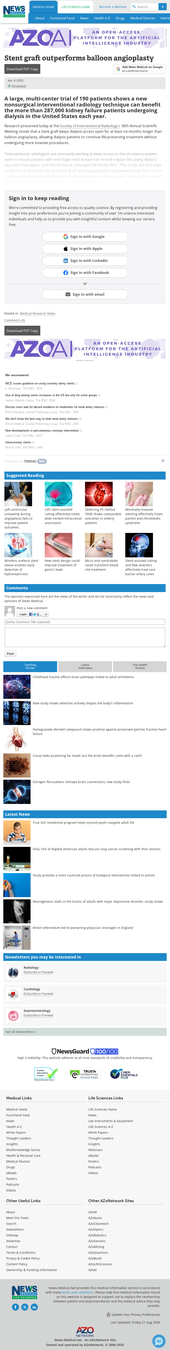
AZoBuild (95, 1258)
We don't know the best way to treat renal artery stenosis (41, 418)
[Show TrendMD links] (163, 460)
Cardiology (32, 989)
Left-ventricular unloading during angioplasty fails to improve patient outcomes (18, 518)
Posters (11, 1179)
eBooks (11, 1173)
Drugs (10, 1167)
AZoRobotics (97, 1235)
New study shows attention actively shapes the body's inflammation (83, 703)
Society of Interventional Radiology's (90, 125)
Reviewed (19, 86)
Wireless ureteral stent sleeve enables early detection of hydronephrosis (21, 567)
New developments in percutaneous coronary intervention (42, 430)
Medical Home (43, 7)
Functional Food (18, 1115)
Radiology (31, 967)
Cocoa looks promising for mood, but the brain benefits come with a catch (87, 755)
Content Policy (16, 1264)
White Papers (16, 1132)
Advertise (13, 1241)
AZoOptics (95, 1229)
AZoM (92, 1212)
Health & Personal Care (23, 1155)
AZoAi (92, 1270)
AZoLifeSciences (100, 1264)
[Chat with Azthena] (159, 1341)
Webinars (95, 1150)
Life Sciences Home (76, 7)
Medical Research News (37, 313)
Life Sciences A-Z (100, 1127)
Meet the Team (17, 1218)
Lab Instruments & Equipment (110, 1121)
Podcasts (12, 1184)
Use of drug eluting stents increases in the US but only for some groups (51, 395)
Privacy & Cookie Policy (23, 1258)
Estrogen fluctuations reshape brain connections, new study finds (81, 782)
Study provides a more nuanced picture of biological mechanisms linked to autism (94, 875)
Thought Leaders (18, 1138)
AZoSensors (97, 1241)
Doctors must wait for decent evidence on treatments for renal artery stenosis (54, 407)
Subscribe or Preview (38, 972)
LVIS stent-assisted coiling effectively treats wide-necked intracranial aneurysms (63, 516)
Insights (12, 1144)
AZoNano (95, 1218)
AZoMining (96, 1247)
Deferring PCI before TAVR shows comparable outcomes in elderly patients (103, 516)
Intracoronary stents (18, 442)
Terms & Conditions (20, 1252)
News (10, 1121)
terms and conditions (78, 1292)
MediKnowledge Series (23, 1150)
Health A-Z (14, 1127)
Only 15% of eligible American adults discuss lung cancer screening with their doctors (96, 849)
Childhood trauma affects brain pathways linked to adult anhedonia (83, 677)
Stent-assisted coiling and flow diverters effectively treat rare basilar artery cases (141, 567)
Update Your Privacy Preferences (135, 1314)
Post (10, 653)
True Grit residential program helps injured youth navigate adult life (83, 822)
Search (11, 1223)
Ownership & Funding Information (31, 1270)
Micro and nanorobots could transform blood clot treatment (101, 565)
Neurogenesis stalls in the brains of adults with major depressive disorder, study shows (98, 901)
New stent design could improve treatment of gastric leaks (62, 565)
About (10, 1212)
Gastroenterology (37, 1010)
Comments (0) (14, 320)
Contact (11, 1247)
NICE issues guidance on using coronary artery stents (40, 383)
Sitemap (12, 1235)
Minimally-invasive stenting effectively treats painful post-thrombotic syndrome (144, 516)
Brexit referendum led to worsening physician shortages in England (83, 928)
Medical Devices (18, 1161)
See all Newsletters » (21, 1032)
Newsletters (15, 1229)
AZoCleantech (98, 1223)
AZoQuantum (98, 1252)
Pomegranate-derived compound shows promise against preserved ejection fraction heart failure (99, 731)
